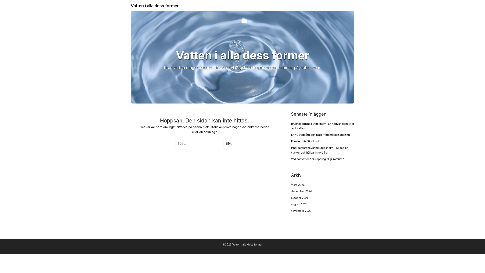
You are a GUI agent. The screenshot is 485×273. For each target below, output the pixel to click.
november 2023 (301, 211)
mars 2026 (298, 185)
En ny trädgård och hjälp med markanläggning (320, 134)
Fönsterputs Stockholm (306, 141)
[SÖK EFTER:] (199, 143)
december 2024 (301, 191)
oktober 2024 (299, 198)
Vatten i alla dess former (155, 5)
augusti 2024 (299, 204)
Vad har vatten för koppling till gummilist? (317, 159)
